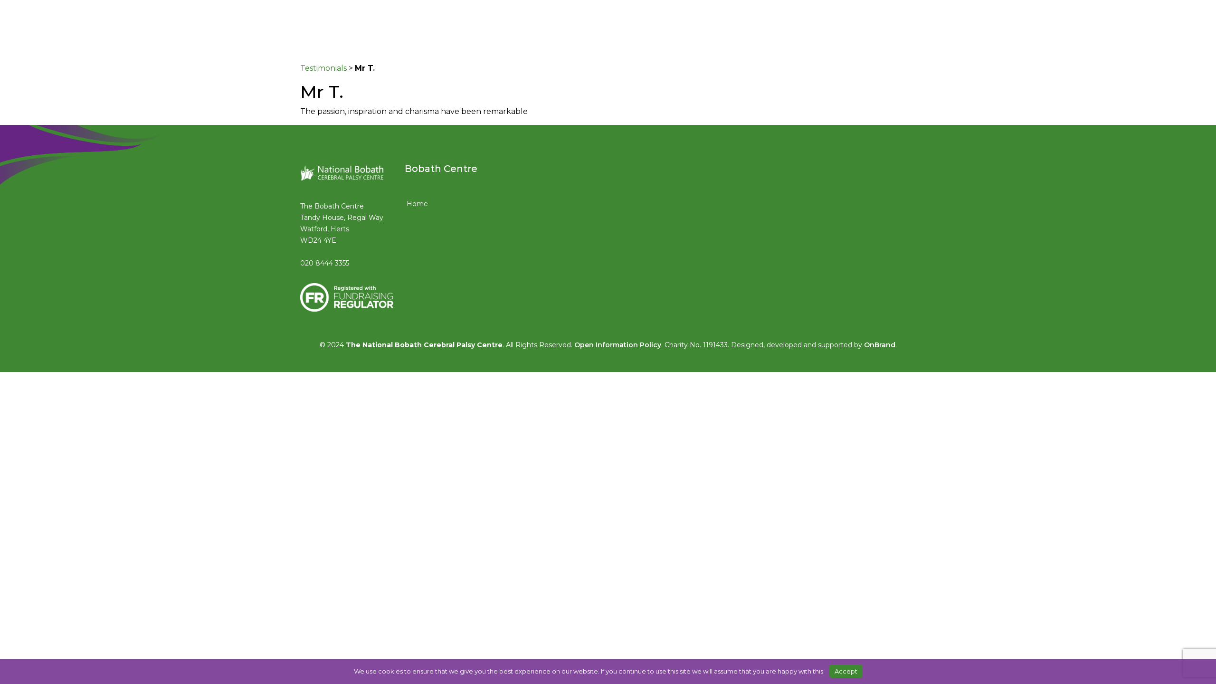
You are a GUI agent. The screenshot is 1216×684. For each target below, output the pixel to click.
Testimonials (323, 68)
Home (417, 204)
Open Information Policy (617, 345)
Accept (846, 671)
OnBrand (879, 345)
